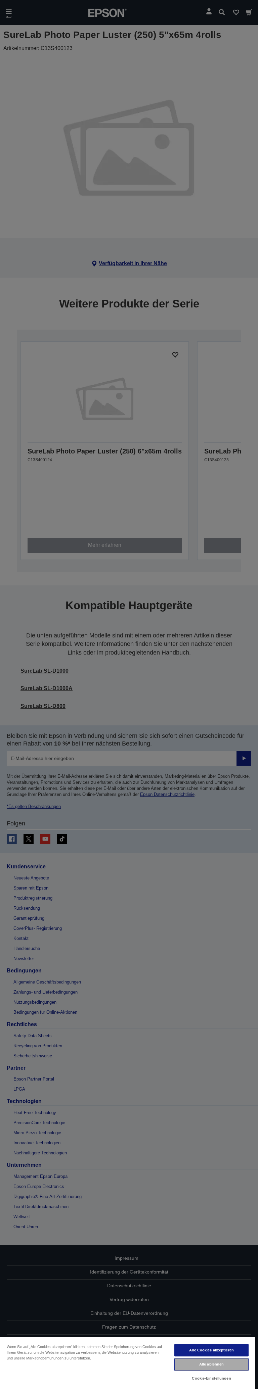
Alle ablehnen (211, 1364)
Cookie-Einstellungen (211, 1378)
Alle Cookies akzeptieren (211, 1350)
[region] (127, 1363)
